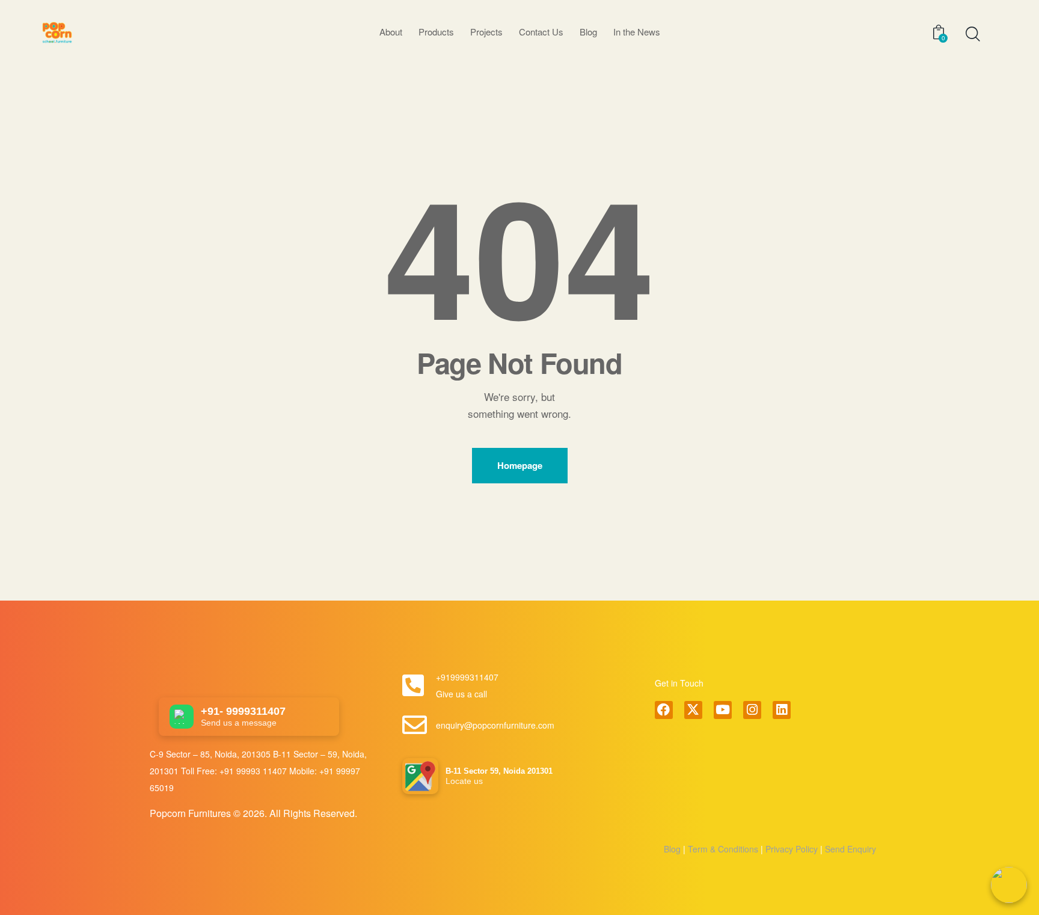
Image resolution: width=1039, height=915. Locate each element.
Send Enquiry (849, 849)
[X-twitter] (693, 710)
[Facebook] (664, 710)
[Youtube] (723, 710)
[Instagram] (752, 710)
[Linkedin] (782, 710)
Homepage (519, 465)
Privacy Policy (790, 849)
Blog (672, 849)
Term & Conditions (723, 849)
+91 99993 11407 (254, 771)
